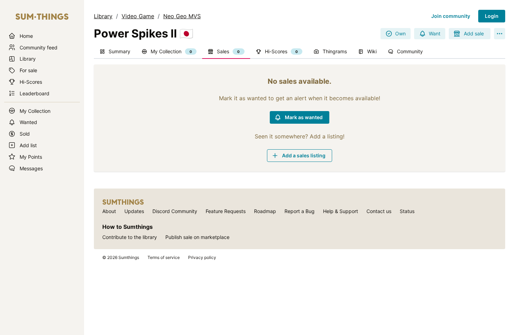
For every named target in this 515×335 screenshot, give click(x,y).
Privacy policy (202, 257)
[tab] (115, 52)
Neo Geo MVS (182, 16)
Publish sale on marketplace (197, 237)
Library (103, 16)
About (109, 211)
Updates (134, 211)
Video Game (138, 16)
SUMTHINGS (123, 202)
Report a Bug (299, 211)
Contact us (378, 211)
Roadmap (265, 211)
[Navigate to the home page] (42, 16)
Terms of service (163, 257)
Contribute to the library (129, 237)
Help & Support (340, 211)
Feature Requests (226, 211)
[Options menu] (499, 33)
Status (407, 211)
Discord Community (174, 211)
